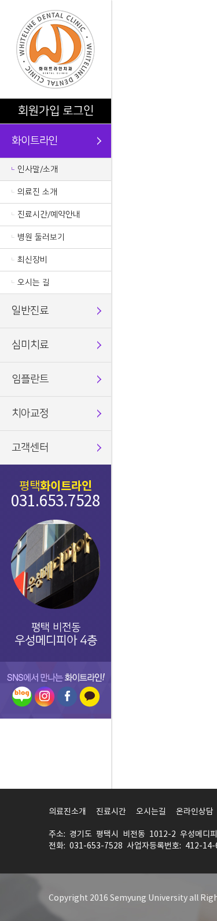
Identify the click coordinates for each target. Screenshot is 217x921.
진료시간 (111, 812)
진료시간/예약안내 (48, 214)
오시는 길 (33, 282)
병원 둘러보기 (41, 237)
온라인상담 (195, 812)
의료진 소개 (37, 192)
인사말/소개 (37, 169)
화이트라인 (35, 141)
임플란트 (30, 379)
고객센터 (30, 448)
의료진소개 (67, 812)
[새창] (22, 696)
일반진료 (30, 311)
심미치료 (30, 345)
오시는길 (151, 812)
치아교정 (30, 413)
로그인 (78, 110)
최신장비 (32, 259)
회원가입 (39, 110)
